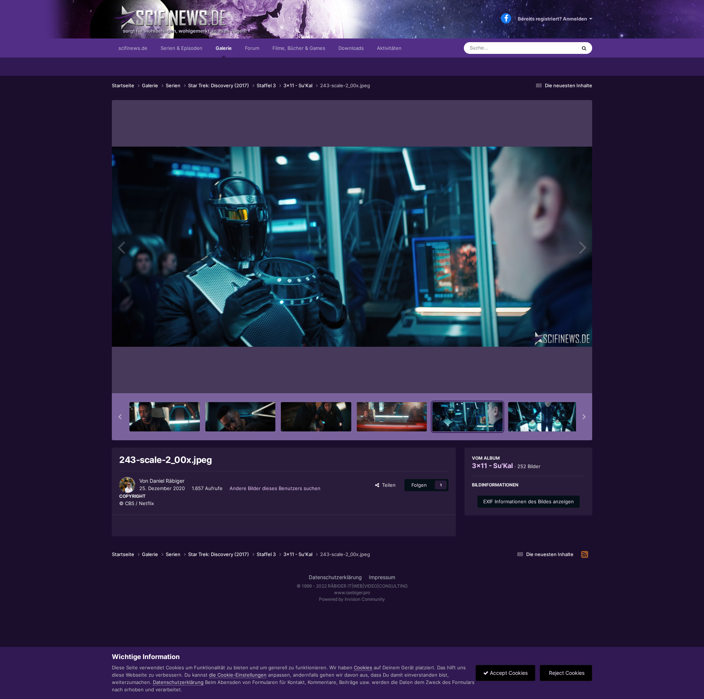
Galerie (224, 48)
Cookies (363, 667)
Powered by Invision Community (352, 599)
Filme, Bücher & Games (298, 48)
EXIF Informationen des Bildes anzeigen (528, 501)
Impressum (382, 577)
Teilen (387, 485)
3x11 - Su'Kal (492, 466)
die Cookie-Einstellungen (238, 675)
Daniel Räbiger (167, 481)
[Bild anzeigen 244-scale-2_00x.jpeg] (543, 416)
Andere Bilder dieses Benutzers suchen (275, 488)
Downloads (351, 48)
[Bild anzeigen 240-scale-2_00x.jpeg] (240, 416)
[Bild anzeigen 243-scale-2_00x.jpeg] (467, 416)
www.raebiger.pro (352, 592)
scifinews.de (132, 48)
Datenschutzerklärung (335, 577)
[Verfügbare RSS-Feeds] (584, 554)
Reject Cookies (565, 673)
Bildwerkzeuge (558, 380)
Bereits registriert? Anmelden (553, 19)
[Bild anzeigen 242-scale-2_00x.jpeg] (392, 416)
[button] (120, 417)
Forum (252, 48)
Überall (558, 48)
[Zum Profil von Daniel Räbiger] (127, 485)
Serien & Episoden (181, 48)
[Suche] (584, 48)
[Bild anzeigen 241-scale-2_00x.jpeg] (316, 416)
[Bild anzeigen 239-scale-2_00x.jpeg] (164, 416)
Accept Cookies (508, 673)
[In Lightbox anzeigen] (352, 247)
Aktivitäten (389, 48)
